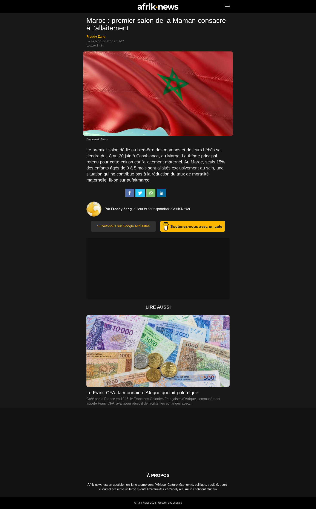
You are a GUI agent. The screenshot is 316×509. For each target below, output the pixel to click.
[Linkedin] (161, 193)
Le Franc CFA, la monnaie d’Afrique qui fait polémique (142, 392)
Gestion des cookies (170, 502)
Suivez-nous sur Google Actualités (123, 226)
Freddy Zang (95, 36)
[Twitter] (140, 193)
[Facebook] (129, 193)
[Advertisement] (158, 268)
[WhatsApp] (150, 193)
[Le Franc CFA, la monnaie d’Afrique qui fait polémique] (158, 355)
